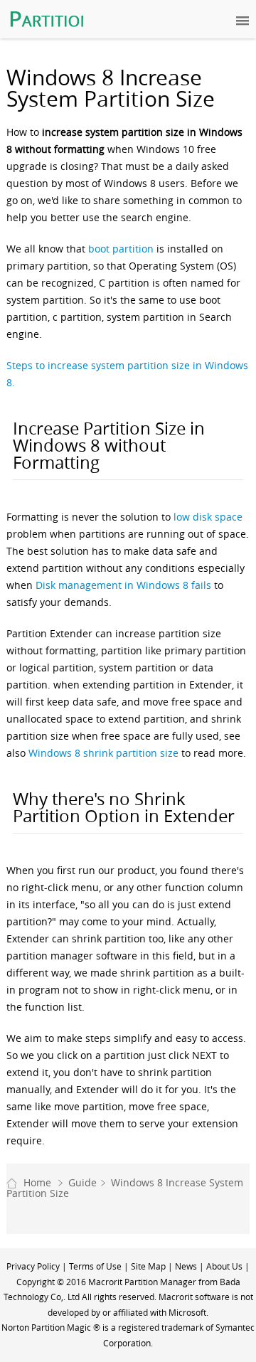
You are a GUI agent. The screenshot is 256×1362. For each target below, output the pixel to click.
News (186, 1266)
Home (37, 1182)
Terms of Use (95, 1266)
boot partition (121, 248)
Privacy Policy (33, 1266)
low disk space (208, 516)
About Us (224, 1266)
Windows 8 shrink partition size (103, 753)
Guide (82, 1182)
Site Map (148, 1266)
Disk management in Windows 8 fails (123, 585)
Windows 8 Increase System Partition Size (124, 1188)
